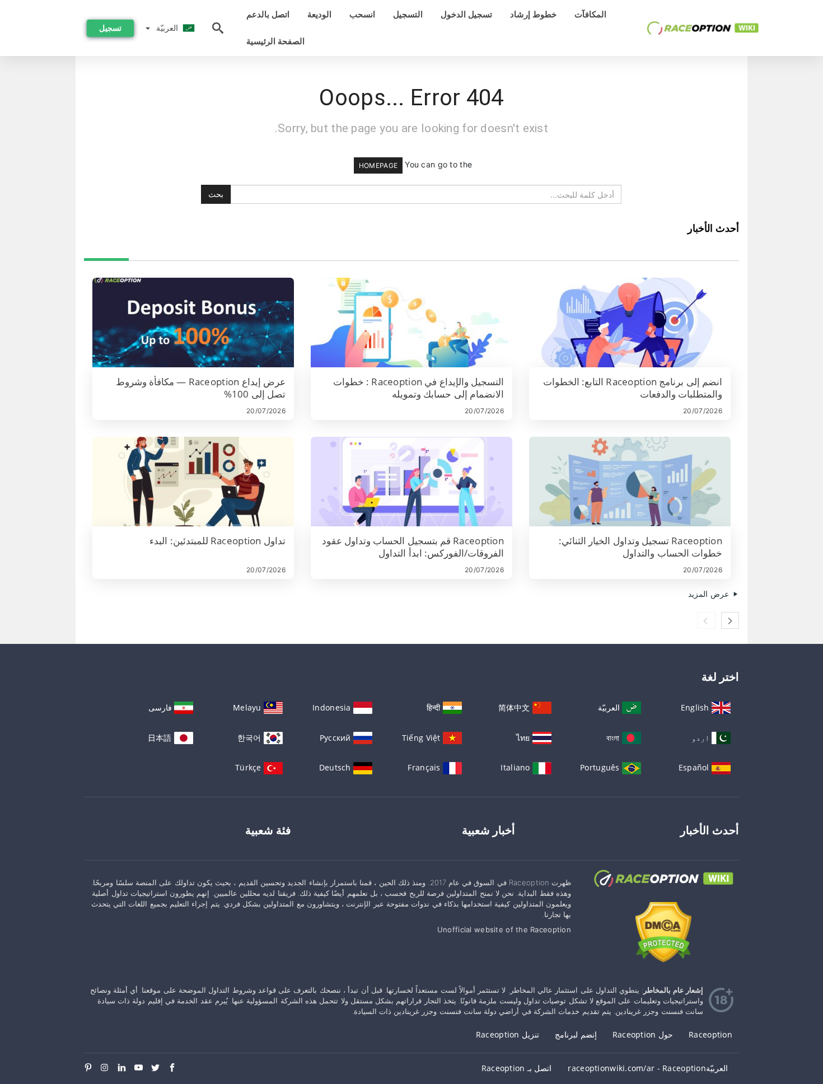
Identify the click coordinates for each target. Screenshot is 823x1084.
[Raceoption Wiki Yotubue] (142, 1068)
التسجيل (408, 14)
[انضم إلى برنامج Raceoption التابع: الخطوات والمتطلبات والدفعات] (630, 322)
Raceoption (710, 1034)
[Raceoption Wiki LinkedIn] (126, 1068)
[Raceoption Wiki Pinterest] (92, 1068)
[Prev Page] (707, 620)
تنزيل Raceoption (507, 1034)
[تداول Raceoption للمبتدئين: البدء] (193, 481)
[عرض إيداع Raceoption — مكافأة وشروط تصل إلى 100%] (193, 322)
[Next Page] (730, 620)
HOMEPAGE (378, 165)
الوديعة (319, 14)
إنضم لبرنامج (575, 1034)
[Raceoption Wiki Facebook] (176, 1068)
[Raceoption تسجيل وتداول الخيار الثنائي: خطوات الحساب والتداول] (630, 481)
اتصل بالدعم (267, 14)
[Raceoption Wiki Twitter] (159, 1068)
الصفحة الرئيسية (275, 41)
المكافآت (590, 14)
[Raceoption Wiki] (663, 889)
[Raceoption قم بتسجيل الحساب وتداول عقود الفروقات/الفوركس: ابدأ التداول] (411, 481)
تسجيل (110, 27)
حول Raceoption (642, 1034)
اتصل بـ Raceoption (516, 1068)
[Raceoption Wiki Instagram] (109, 1068)
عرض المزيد (709, 594)
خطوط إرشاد (533, 14)
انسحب (362, 14)
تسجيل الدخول (466, 14)
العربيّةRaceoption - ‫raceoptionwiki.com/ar (648, 1068)
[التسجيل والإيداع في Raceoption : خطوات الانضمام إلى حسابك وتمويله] (411, 322)
